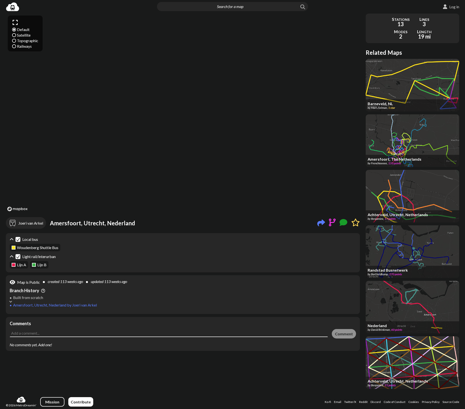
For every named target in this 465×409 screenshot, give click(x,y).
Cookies (413, 402)
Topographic (27, 40)
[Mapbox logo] (17, 209)
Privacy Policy (431, 402)
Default (23, 29)
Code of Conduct (394, 402)
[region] (183, 113)
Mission (52, 402)
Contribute (81, 402)
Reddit (363, 402)
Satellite (24, 35)
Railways (24, 46)
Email (337, 402)
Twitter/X (350, 402)
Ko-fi (328, 402)
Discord (376, 402)
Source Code (450, 402)
